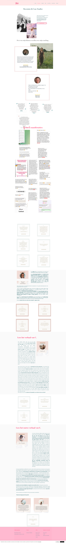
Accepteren (62, 541)
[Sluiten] (65, 541)
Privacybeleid (39, 541)
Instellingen (57, 541)
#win (42, 298)
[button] (42, 3)
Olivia (34, 276)
